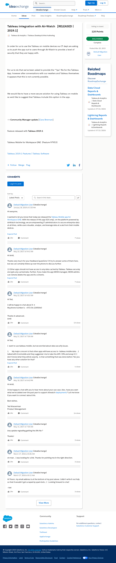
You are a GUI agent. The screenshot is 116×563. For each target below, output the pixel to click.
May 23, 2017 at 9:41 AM (23, 251)
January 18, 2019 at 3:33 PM (25, 207)
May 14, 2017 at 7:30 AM (23, 427)
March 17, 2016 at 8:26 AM (24, 454)
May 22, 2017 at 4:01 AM (23, 295)
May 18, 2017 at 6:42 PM (23, 380)
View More (44, 503)
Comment (24, 238)
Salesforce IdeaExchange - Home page (17, 6)
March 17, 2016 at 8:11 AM (24, 475)
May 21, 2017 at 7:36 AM (23, 336)
